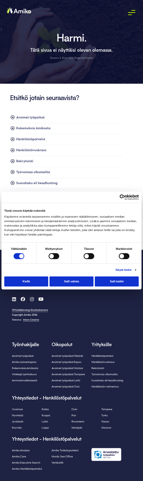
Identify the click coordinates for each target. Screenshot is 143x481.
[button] (131, 13)
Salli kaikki (117, 281)
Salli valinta (71, 281)
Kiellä (26, 281)
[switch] (54, 256)
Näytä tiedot (123, 269)
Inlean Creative (31, 320)
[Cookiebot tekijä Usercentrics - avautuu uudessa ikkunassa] (122, 197)
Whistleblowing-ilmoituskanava (30, 310)
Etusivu (54, 58)
